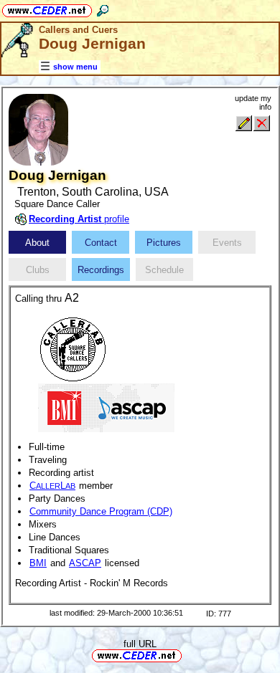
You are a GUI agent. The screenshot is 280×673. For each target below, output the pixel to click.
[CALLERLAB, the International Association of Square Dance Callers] (72, 348)
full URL (140, 644)
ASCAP (85, 563)
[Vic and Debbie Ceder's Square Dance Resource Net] (47, 8)
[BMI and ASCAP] (106, 406)
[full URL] (187, 654)
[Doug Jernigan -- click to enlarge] (38, 162)
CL (52, 485)
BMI (38, 563)
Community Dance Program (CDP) (100, 511)
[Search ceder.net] (102, 8)
